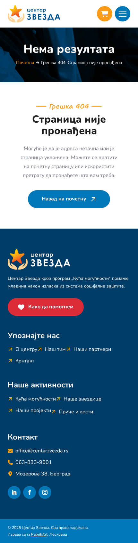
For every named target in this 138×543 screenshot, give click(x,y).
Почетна (25, 63)
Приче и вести (76, 411)
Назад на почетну (64, 198)
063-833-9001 (33, 462)
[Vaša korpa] (104, 13)
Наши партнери (92, 349)
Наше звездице (82, 398)
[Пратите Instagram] (45, 492)
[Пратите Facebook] (29, 492)
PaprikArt (39, 534)
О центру (26, 349)
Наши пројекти (33, 410)
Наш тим (55, 349)
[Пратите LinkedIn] (14, 492)
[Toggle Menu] (122, 13)
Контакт (24, 360)
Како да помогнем (50, 306)
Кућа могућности (35, 398)
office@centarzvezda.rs (41, 450)
